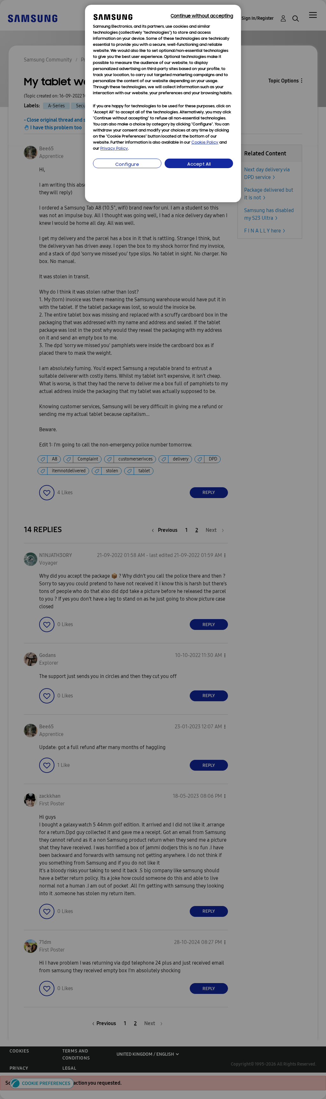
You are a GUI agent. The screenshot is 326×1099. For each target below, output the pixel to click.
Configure (127, 164)
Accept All (199, 164)
